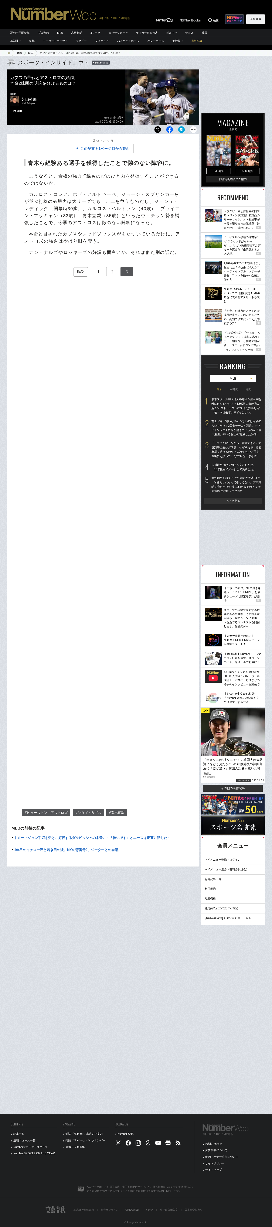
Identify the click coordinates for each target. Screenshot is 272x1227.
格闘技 (14, 40)
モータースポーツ (54, 40)
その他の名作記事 (233, 788)
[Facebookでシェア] (169, 131)
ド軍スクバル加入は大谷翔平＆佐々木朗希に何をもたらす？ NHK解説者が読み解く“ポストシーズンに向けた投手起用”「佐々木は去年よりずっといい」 (236, 406)
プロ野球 (43, 32)
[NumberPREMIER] (234, 19)
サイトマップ (213, 1169)
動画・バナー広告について (221, 1156)
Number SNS (126, 1133)
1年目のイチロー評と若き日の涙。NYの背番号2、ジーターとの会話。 (68, 850)
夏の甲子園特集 (20, 32)
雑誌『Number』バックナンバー (85, 1140)
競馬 (204, 32)
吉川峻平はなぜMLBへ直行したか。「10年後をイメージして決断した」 (233, 467)
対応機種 (210, 898)
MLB (60, 32)
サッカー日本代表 (147, 32)
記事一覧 (18, 1133)
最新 (219, 389)
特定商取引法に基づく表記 (221, 908)
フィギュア (102, 40)
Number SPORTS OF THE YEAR (34, 1153)
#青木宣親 (117, 812)
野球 (19, 52)
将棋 (32, 40)
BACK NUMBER (101, 62)
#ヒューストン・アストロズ (46, 812)
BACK (81, 271)
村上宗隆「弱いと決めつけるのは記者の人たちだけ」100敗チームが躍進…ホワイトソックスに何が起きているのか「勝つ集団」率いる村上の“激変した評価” (236, 428)
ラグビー (81, 40)
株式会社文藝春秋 (84, 1209)
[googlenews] (168, 1143)
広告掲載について (216, 1150)
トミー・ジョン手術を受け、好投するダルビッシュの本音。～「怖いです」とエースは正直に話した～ (92, 838)
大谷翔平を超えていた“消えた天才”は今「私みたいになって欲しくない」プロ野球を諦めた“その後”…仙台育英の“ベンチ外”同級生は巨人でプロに (236, 484)
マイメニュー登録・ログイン (223, 859)
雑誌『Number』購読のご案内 (84, 1133)
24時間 (234, 389)
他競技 (176, 40)
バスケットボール (128, 40)
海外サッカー (117, 32)
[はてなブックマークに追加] (181, 131)
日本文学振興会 (194, 1209)
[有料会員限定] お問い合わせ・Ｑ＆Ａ (228, 918)
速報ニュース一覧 (24, 1140)
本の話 (149, 1209)
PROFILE (18, 110)
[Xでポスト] (157, 131)
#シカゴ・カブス (88, 812)
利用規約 (210, 888)
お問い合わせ (213, 1143)
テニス (189, 32)
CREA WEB (132, 1209)
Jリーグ (95, 32)
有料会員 (255, 19)
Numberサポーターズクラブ (30, 1147)
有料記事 (196, 40)
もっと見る (233, 500)
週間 (248, 389)
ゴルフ (170, 32)
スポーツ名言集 (75, 1147)
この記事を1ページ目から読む (105, 148)
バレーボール (155, 40)
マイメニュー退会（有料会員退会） (227, 869)
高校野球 (76, 32)
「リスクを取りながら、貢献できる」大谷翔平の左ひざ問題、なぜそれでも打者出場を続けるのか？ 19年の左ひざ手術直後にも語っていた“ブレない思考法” (236, 449)
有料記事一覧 (213, 879)
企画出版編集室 (169, 1209)
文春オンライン (110, 1209)
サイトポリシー (215, 1163)
